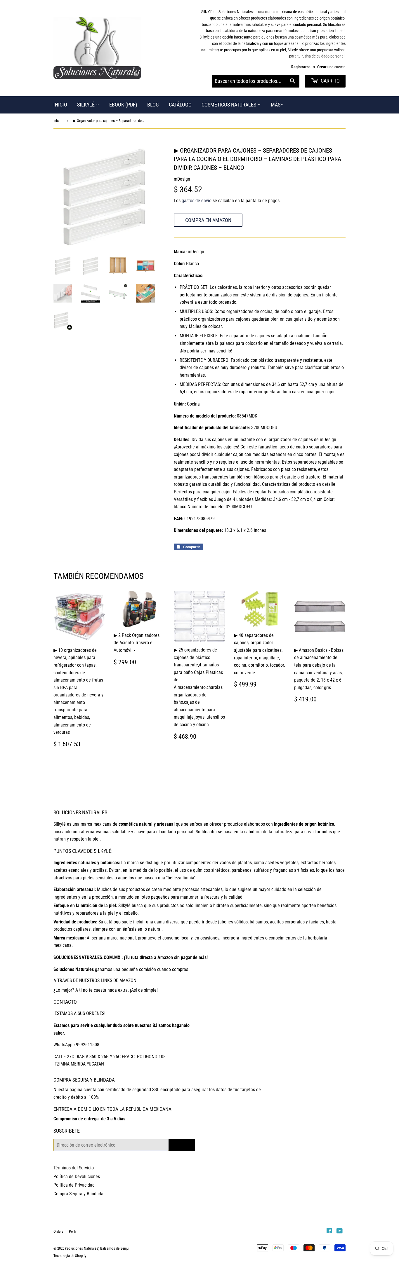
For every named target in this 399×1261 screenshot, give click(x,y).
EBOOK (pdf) (123, 105)
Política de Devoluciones (76, 1176)
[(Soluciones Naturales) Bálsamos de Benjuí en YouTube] (339, 1231)
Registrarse (300, 66)
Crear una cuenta (331, 66)
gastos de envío (196, 200)
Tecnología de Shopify (69, 1255)
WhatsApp (62, 1044)
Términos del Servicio (73, 1168)
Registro (181, 1145)
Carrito (330, 81)
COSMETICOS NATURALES (229, 105)
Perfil (73, 1231)
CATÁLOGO (180, 105)
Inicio (57, 120)
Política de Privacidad (74, 1185)
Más (275, 105)
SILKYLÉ (86, 105)
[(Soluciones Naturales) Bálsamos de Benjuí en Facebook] (329, 1231)
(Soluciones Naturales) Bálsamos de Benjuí (97, 1248)
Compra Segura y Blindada (78, 1194)
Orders (58, 1231)
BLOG (153, 105)
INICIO (60, 105)
